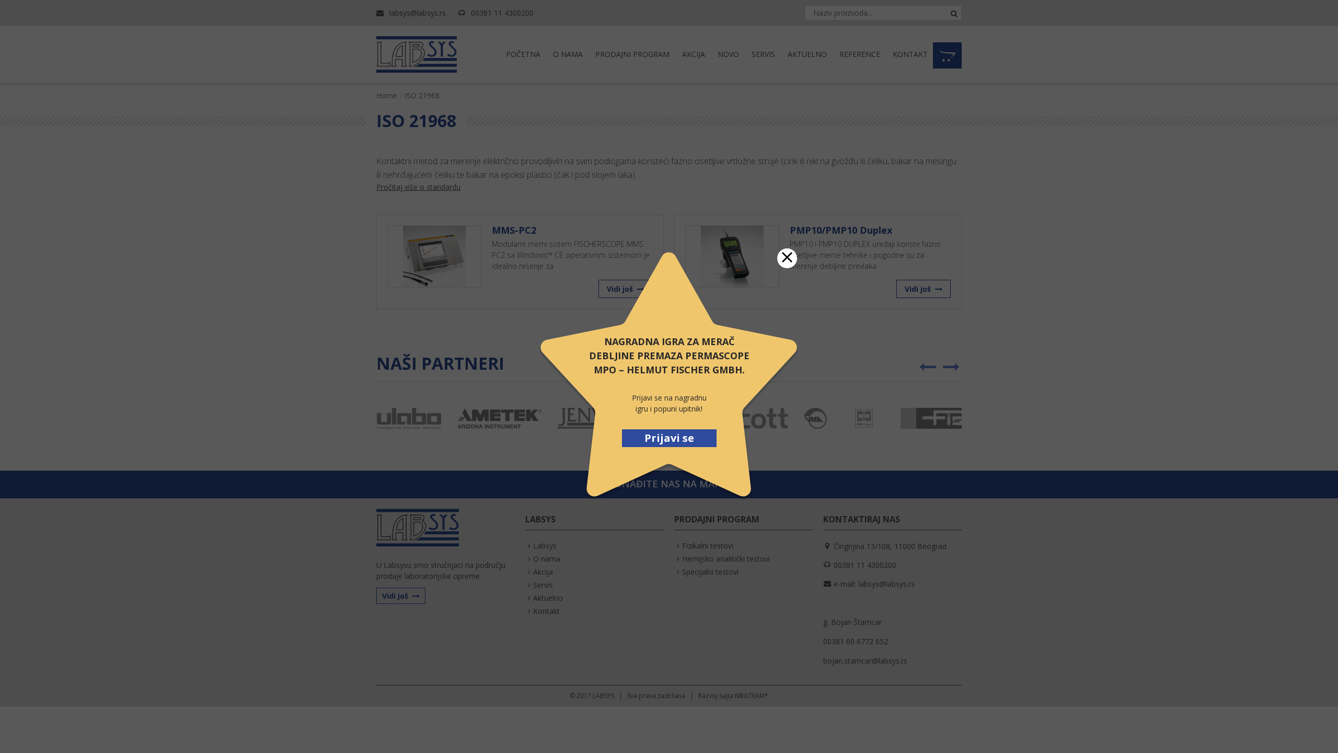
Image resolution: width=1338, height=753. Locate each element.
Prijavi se (669, 438)
